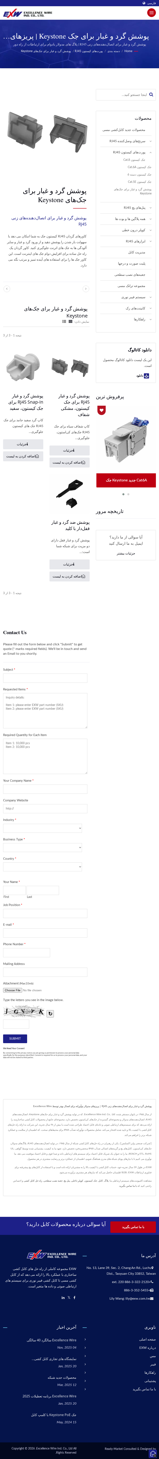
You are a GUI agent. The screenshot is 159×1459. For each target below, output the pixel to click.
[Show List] (64, 322)
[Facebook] (74, 1297)
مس (153, 1356)
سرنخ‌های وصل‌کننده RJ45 (127, 141)
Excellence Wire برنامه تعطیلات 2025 (49, 1396)
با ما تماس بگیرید (128, 1186)
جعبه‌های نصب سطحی (129, 274)
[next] (86, 289)
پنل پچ (67, 1180)
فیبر (153, 1364)
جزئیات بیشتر (126, 553)
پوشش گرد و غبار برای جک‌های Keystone (46, 51)
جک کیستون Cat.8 (134, 159)
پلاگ (106, 1180)
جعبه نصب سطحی (53, 1180)
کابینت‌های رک (135, 308)
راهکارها (139, 319)
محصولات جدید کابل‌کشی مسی (123, 130)
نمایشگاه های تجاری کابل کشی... (54, 1358)
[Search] (151, 94)
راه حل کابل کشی (33, 1180)
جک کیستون (90, 1180)
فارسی (151, 3)
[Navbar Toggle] (151, 12)
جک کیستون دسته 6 (140, 174)
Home (128, 51)
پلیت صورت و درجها (131, 263)
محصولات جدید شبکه (62, 1377)
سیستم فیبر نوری (133, 297)
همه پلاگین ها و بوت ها (130, 219)
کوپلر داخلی (77, 1180)
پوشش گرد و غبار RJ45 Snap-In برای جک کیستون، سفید (25, 402)
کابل (100, 1180)
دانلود (140, 376)
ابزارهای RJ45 (135, 241)
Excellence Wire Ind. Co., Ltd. (54, 1448)
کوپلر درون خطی (133, 230)
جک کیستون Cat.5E (140, 181)
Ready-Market (114, 1449)
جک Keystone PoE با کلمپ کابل (53, 1415)
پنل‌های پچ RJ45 (134, 207)
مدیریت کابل (136, 252)
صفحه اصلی (147, 1339)
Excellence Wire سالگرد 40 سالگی (51, 1340)
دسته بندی (113, 51)
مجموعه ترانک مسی (131, 286)
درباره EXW (147, 1347)
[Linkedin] (63, 1297)
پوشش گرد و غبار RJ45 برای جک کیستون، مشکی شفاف (74, 405)
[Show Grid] (70, 322)
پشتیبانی (150, 1381)
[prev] (7, 289)
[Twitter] (69, 1297)
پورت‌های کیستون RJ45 (89, 51)
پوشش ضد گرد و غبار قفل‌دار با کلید (70, 525)
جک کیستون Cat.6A (140, 167)
